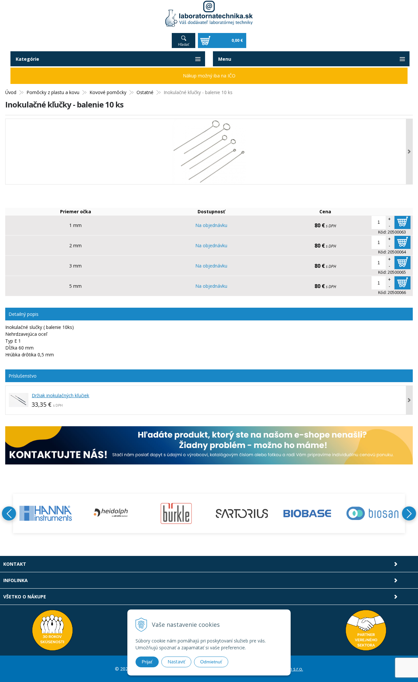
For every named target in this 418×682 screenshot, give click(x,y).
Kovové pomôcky (107, 92)
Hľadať (183, 44)
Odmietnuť (211, 661)
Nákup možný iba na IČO (209, 76)
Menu (224, 59)
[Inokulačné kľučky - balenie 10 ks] (208, 152)
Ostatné (145, 92)
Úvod (10, 92)
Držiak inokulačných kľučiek (60, 395)
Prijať (147, 661)
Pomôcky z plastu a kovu (52, 92)
